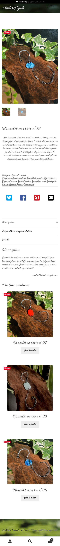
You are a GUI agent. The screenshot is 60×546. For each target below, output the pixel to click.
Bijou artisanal (50, 178)
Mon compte (10, 541)
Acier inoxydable (19, 178)
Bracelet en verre (39, 181)
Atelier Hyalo (13, 8)
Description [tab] (7, 222)
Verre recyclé (28, 184)
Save (8, 32)
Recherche (30, 541)
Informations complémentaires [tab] (17, 231)
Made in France (15, 184)
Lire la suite (30, 350)
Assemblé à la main (35, 178)
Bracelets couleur (19, 175)
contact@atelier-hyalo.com (31, 2)
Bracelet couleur (24, 181)
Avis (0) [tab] (5, 240)
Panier (46, 538)
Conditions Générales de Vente (15, 530)
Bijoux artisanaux (9, 181)
